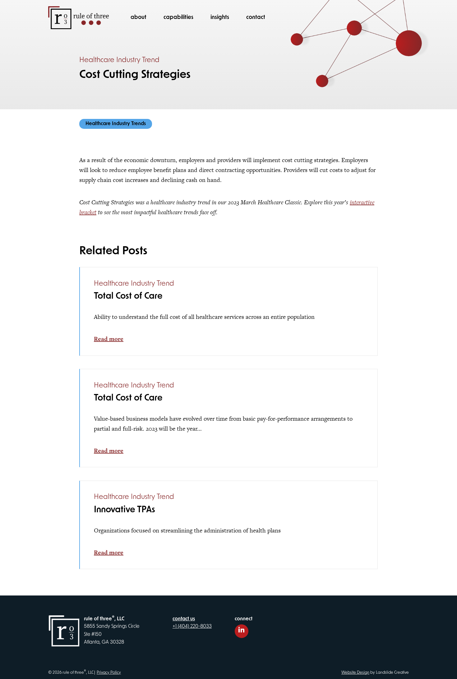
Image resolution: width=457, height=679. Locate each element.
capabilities (178, 17)
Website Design (355, 673)
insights (219, 17)
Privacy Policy (109, 673)
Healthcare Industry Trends (115, 123)
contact (255, 17)
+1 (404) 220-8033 (192, 626)
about (138, 17)
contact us (184, 619)
